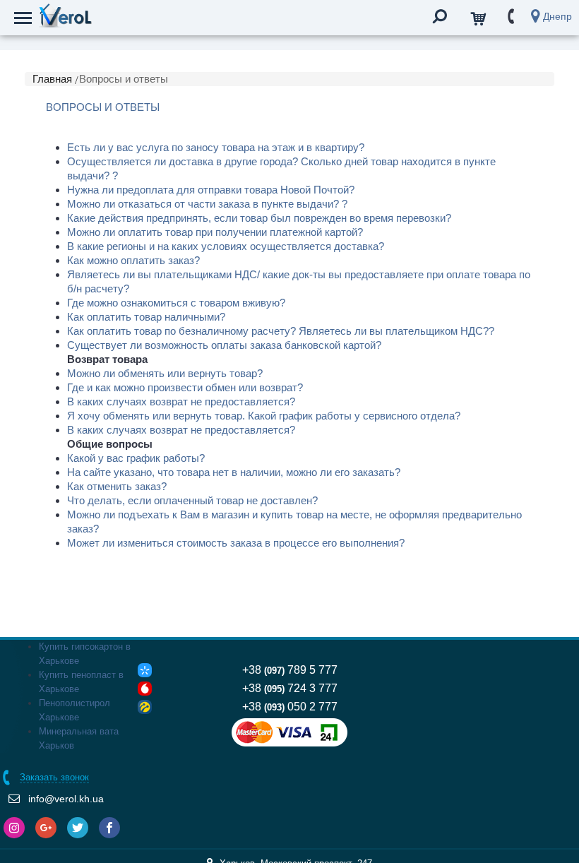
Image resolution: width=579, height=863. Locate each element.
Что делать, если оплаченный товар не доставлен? (192, 500)
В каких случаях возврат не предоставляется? (181, 401)
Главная (52, 79)
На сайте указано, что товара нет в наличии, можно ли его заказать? (233, 472)
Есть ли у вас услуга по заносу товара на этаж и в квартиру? (215, 147)
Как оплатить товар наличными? (146, 317)
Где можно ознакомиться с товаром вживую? (176, 303)
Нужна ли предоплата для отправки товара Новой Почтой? (210, 190)
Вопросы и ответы (123, 79)
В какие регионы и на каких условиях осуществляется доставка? (225, 246)
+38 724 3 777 (290, 688)
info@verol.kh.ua (66, 798)
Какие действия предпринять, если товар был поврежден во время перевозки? (259, 218)
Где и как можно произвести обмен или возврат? (185, 387)
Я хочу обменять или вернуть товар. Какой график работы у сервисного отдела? (263, 416)
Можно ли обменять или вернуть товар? (165, 373)
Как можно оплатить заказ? (133, 260)
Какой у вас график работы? (136, 458)
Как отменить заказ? (117, 486)
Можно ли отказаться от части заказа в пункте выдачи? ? (207, 204)
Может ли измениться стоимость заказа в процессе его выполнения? (236, 543)
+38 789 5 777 (290, 670)
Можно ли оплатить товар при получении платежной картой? (215, 232)
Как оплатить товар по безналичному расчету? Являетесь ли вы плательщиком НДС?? (280, 331)
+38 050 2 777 (290, 707)
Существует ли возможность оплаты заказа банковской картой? (224, 345)
